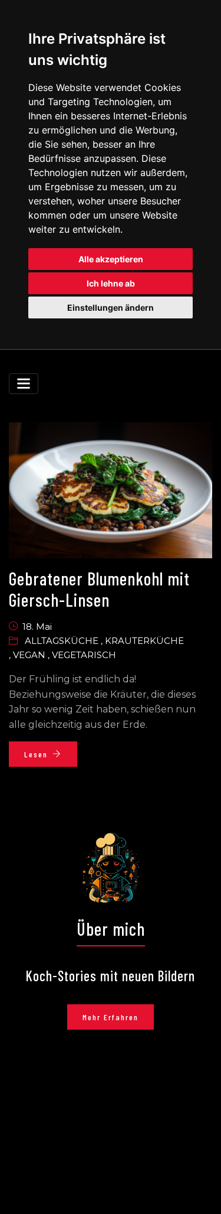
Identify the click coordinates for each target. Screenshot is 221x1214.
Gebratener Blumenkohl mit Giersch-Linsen (99, 589)
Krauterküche (144, 640)
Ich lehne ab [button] (111, 283)
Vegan (30, 654)
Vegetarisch (84, 654)
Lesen (36, 754)
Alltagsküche (63, 640)
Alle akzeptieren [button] (110, 259)
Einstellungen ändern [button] (110, 307)
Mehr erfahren (110, 1017)
